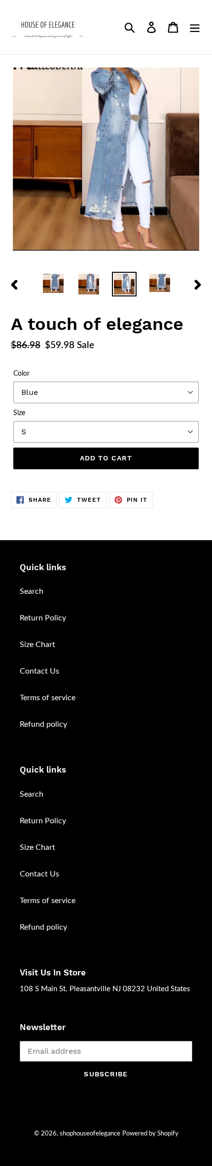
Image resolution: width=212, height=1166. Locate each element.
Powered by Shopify (150, 1134)
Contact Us (39, 671)
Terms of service (47, 698)
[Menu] (195, 27)
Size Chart (37, 644)
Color (21, 373)
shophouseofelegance (90, 1134)
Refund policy (43, 724)
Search (31, 591)
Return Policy (43, 618)
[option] (53, 283)
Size (19, 413)
